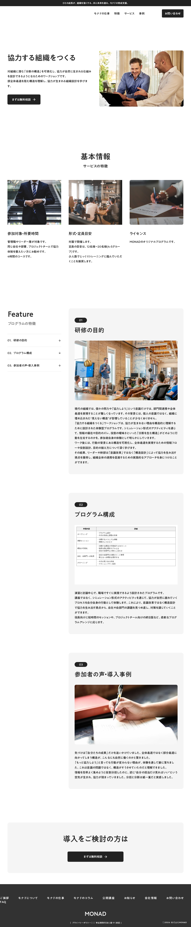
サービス (129, 13)
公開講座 (108, 898)
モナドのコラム (83, 898)
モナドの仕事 (102, 13)
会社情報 (151, 898)
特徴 (117, 13)
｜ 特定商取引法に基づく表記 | (107, 922)
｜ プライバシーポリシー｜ (81, 922)
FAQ (3, 902)
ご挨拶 (4, 898)
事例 (142, 13)
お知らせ (130, 898)
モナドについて (28, 898)
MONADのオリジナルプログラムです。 (153, 241)
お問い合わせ (175, 898)
